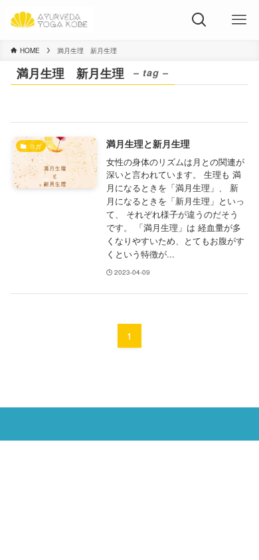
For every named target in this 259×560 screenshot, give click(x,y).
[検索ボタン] (199, 20)
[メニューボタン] (239, 20)
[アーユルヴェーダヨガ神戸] (49, 20)
